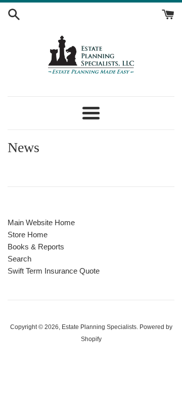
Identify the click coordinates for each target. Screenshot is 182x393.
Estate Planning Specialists (99, 327)
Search (19, 258)
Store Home (28, 234)
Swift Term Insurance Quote (54, 271)
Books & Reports (36, 246)
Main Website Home (41, 222)
